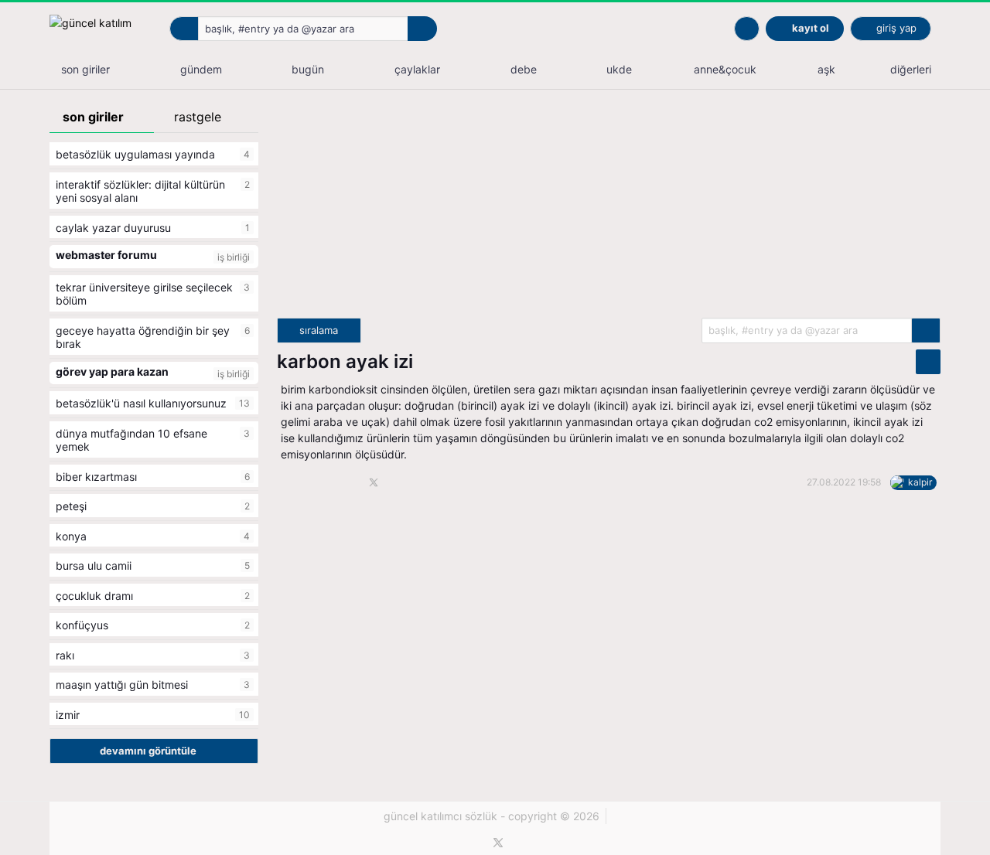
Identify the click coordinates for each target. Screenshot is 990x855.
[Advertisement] (608, 209)
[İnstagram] (524, 842)
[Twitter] (498, 842)
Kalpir (920, 482)
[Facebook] (472, 842)
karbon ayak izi (345, 361)
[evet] (925, 330)
